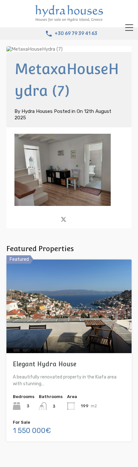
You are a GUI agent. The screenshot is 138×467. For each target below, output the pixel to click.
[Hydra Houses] (69, 19)
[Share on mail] (75, 219)
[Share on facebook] (52, 219)
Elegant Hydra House (44, 364)
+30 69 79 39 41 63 (76, 33)
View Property (69, 334)
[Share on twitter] (63, 219)
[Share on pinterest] (86, 219)
